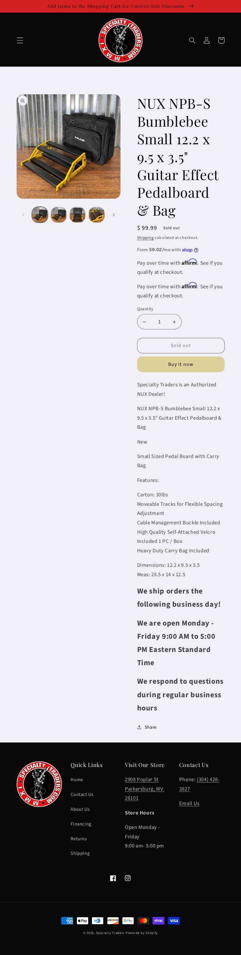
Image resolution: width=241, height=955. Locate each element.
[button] (20, 40)
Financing (81, 824)
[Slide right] (113, 215)
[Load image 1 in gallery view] (40, 215)
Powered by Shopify (142, 932)
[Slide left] (23, 215)
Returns (79, 839)
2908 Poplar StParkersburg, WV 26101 (144, 789)
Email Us (189, 803)
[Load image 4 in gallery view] (96, 215)
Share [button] (151, 727)
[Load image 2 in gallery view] (59, 215)
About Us (80, 809)
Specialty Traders (110, 932)
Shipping (145, 237)
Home (77, 779)
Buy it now (180, 364)
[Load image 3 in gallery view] (77, 215)
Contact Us (82, 794)
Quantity (145, 309)
